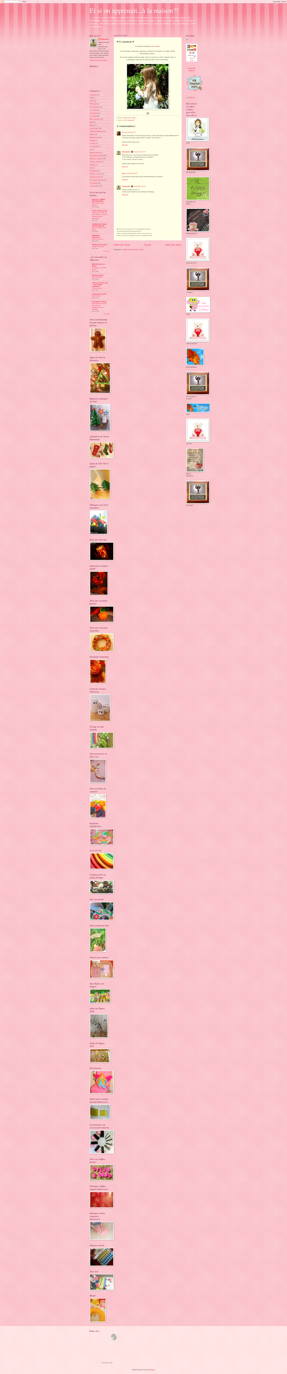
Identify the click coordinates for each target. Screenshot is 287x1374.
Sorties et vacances (95, 174)
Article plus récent (122, 244)
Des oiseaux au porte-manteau (98, 204)
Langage (92, 140)
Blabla (92, 125)
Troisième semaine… (98, 239)
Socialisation (94, 171)
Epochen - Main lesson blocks (99, 228)
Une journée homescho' (97, 180)
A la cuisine (93, 110)
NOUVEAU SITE (97, 277)
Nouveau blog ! (96, 296)
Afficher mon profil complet (98, 60)
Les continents (94, 146)
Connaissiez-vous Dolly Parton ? (99, 269)
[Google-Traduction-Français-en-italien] (188, 50)
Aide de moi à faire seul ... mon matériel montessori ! (100, 284)
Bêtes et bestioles (95, 119)
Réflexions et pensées (96, 158)
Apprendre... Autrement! (96, 236)
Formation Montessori (97, 131)
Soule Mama (156, 46)
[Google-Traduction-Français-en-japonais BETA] (190, 53)
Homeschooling (95, 137)
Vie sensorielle (94, 186)
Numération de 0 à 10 (96, 155)
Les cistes (93, 143)
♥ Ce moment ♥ (129, 120)
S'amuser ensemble (95, 162)
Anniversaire (94, 113)
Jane (123, 173)
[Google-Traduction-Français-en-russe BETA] (191, 50)
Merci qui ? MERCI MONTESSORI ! (98, 200)
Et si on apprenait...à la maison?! (134, 10)
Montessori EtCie (98, 275)
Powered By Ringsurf (192, 69)
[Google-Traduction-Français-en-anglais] (188, 47)
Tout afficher (106, 251)
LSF (91, 149)
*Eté (91, 98)
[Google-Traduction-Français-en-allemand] (194, 47)
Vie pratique (93, 183)
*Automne (93, 95)
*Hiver (92, 101)
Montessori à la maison (99, 244)
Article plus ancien (173, 244)
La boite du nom (97, 288)
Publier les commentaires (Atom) (133, 249)
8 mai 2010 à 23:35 (140, 152)
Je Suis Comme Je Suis (99, 211)
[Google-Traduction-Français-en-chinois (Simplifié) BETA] (194, 50)
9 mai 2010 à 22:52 (140, 186)
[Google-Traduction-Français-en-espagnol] (191, 47)
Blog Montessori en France (98, 265)
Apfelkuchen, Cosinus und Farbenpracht (99, 225)
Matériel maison (95, 152)
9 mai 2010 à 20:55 (132, 173)
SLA (91, 168)
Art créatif (93, 116)
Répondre (125, 145)
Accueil (147, 244)
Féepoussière (126, 152)
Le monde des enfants (99, 301)
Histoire (92, 134)
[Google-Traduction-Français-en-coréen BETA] (193, 53)
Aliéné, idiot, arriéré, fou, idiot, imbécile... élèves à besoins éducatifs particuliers (99, 215)
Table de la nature (95, 177)
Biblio (92, 122)
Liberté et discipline (98, 246)
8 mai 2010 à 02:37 (130, 132)
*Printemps (93, 104)
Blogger (152, 1370)
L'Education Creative (99, 294)
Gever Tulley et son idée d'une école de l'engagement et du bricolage (99, 306)
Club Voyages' (94, 128)
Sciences (92, 165)
